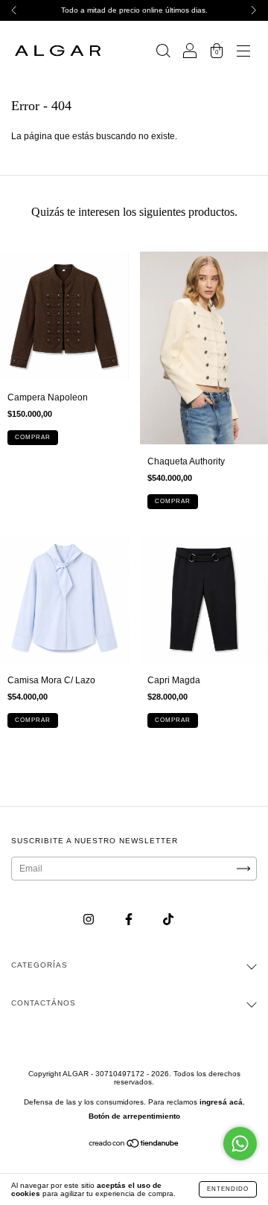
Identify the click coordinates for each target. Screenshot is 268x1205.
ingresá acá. (222, 1102)
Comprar (33, 437)
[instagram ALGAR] (89, 920)
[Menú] (243, 53)
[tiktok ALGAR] (168, 920)
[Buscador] (163, 53)
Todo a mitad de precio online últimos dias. (134, 10)
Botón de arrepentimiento (134, 1116)
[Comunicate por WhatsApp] (240, 1143)
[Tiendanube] (134, 1145)
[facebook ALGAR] (129, 920)
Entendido (228, 1189)
